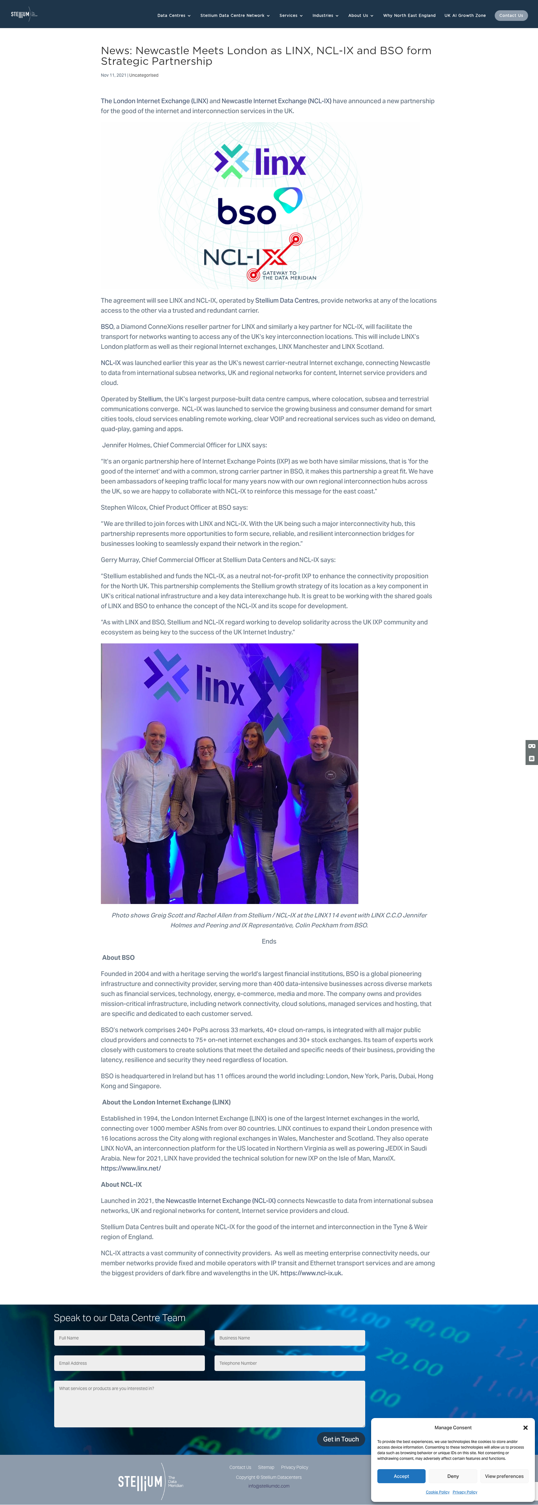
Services (289, 15)
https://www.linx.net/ (131, 1168)
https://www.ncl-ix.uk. (312, 1273)
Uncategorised (143, 75)
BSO (107, 327)
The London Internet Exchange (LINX (153, 101)
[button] (525, 1428)
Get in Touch (341, 1439)
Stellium (149, 399)
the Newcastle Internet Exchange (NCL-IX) (215, 1201)
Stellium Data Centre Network (233, 15)
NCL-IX (111, 363)
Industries (323, 15)
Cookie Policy (438, 1492)
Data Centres (172, 15)
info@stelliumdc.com (269, 1486)
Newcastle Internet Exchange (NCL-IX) (276, 101)
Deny (453, 1476)
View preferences (504, 1476)
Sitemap (266, 1467)
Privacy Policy (465, 1492)
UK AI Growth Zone (465, 15)
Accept (401, 1476)
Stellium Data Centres (286, 300)
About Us (358, 15)
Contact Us (511, 15)
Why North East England (409, 15)
